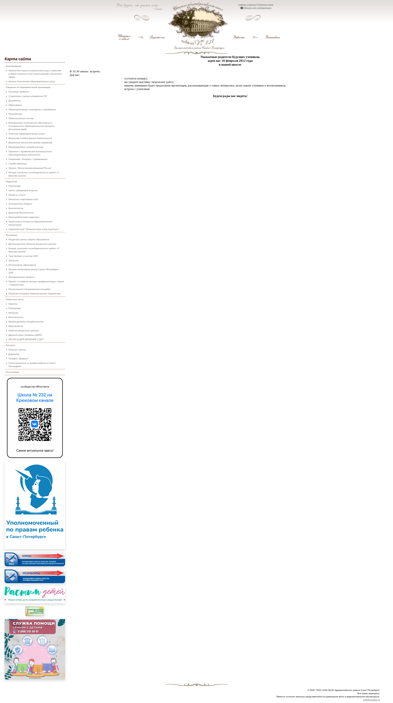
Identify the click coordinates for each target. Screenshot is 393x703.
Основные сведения (18, 91)
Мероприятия (15, 326)
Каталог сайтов (17, 349)
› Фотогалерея (12, 372)
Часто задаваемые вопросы (23, 190)
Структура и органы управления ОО (27, 96)
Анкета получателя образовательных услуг (31, 81)
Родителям (14, 186)
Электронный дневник (20, 203)
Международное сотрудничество (25, 147)
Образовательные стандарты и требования (32, 109)
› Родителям (11, 181)
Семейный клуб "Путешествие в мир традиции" (33, 229)
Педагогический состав (20, 118)
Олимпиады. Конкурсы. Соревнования (27, 159)
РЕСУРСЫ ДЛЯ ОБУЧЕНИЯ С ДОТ (26, 339)
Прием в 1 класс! (17, 195)
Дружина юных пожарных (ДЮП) (25, 335)
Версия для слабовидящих (258, 8)
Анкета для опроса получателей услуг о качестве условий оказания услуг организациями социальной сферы (35, 73)
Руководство (15, 114)
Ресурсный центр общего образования (28, 239)
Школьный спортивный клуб (23, 199)
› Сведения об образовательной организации (28, 87)
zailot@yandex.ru (371, 700)
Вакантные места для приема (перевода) (30, 142)
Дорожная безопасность (21, 212)
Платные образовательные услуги (26, 133)
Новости (13, 304)
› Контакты (10, 345)
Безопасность (15, 208)
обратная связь (265, 4)
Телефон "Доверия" (18, 358)
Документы (14, 100)
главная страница (247, 4)
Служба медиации (17, 163)
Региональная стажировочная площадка (29, 289)
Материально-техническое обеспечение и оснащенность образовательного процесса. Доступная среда (31, 126)
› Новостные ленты (14, 299)
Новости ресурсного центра (23, 330)
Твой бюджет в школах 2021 (23, 256)
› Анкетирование (13, 66)
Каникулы (13, 312)
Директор (13, 354)
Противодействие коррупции (23, 217)
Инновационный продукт (21, 277)
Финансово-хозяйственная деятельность (30, 138)
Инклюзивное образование (22, 265)
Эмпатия (13, 260)
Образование (15, 105)
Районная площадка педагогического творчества (34, 293)
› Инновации (11, 235)
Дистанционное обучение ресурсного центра (32, 244)
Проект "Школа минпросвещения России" (30, 168)
